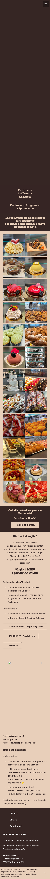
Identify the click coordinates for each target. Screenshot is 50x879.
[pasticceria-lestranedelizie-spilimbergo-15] (36, 447)
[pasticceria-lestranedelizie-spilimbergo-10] (36, 335)
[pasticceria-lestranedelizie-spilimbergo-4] (36, 267)
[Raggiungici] (6, 826)
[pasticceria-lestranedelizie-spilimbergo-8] (36, 290)
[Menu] (46, 4)
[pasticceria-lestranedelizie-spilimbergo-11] (14, 470)
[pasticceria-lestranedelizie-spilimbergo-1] (36, 470)
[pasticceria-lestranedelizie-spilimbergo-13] (36, 380)
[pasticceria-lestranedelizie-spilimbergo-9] (14, 290)
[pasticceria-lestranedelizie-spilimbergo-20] (14, 492)
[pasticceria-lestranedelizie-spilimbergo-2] (36, 402)
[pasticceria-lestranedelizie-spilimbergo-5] (14, 312)
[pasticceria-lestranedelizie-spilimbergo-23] (36, 492)
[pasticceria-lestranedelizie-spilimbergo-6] (36, 245)
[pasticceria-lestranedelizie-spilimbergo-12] (14, 267)
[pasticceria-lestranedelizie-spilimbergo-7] (14, 357)
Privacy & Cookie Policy (29, 876)
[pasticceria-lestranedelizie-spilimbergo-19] (14, 425)
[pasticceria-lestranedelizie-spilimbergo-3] (14, 245)
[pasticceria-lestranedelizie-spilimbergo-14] (14, 447)
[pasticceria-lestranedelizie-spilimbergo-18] (14, 335)
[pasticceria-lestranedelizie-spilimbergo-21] (36, 312)
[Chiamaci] (6, 813)
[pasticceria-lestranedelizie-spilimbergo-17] (14, 380)
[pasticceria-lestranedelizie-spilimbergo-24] (36, 425)
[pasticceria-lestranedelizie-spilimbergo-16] (36, 357)
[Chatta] (6, 820)
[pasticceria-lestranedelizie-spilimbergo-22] (14, 402)
